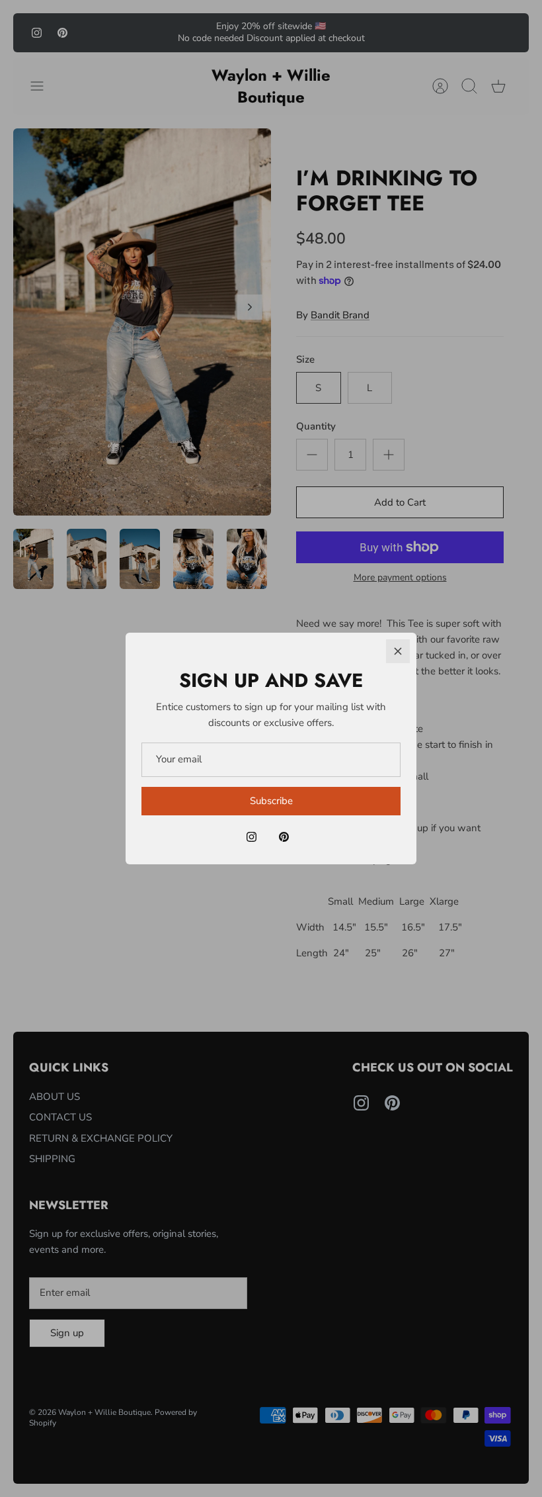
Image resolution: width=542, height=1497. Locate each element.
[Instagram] (251, 836)
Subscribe (271, 800)
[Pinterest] (284, 836)
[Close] (398, 651)
